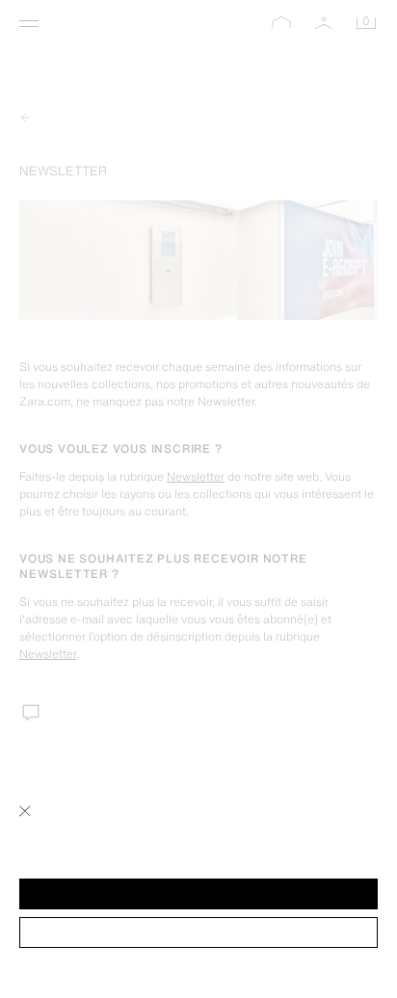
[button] (198, 894)
